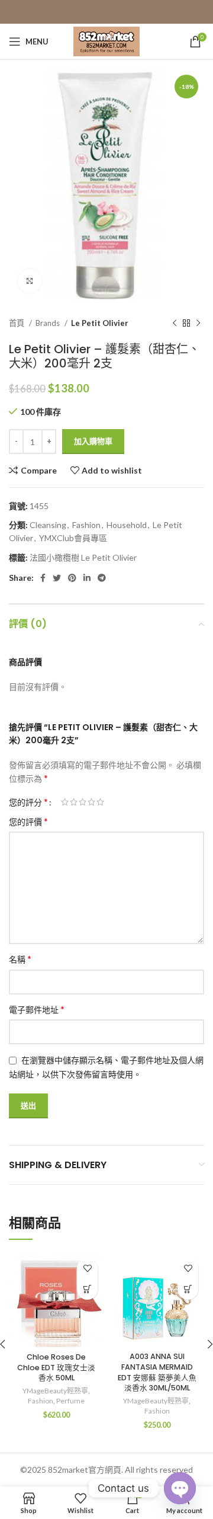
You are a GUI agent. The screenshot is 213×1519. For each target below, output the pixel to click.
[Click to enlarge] (29, 281)
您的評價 (28, 821)
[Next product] (198, 324)
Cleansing (48, 525)
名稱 (20, 958)
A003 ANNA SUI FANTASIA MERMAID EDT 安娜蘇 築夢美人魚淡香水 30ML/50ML (157, 1372)
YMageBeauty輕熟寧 (55, 1390)
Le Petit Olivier (99, 323)
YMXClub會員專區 (73, 538)
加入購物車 (93, 441)
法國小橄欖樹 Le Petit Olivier (83, 557)
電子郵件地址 (36, 1009)
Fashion (86, 525)
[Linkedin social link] (87, 578)
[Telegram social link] (101, 578)
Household (126, 525)
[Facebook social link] (43, 578)
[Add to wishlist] (87, 1268)
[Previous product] (174, 324)
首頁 (17, 323)
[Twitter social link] (56, 578)
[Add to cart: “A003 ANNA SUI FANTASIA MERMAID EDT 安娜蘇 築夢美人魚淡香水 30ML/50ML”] (188, 1289)
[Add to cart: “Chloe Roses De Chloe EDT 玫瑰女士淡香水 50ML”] (87, 1289)
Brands (49, 323)
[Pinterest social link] (72, 578)
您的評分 (28, 802)
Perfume (70, 1400)
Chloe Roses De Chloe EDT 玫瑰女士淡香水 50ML (56, 1367)
